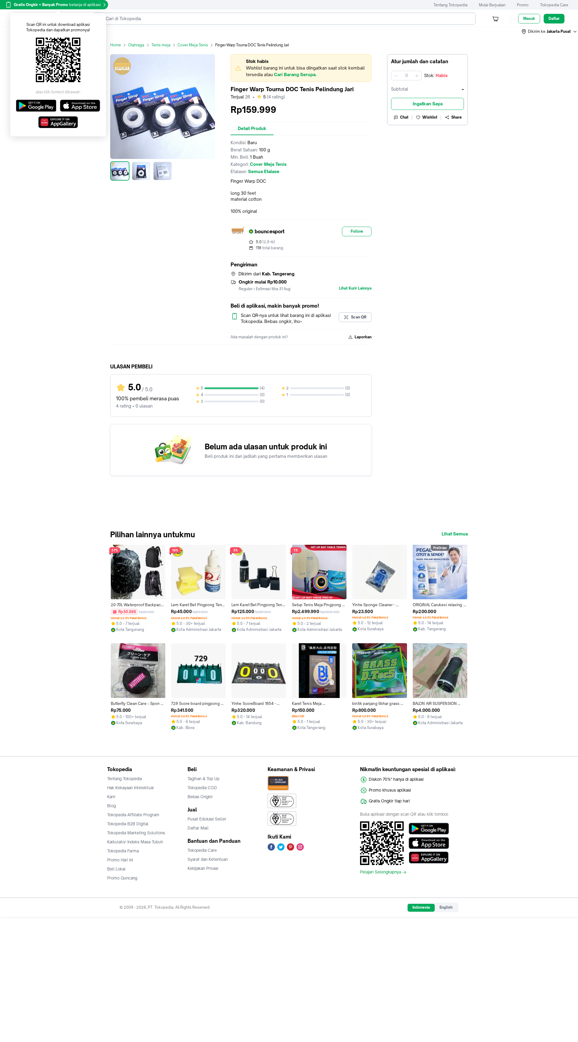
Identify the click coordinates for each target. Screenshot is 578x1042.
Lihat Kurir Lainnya (355, 288)
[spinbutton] (406, 76)
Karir (111, 796)
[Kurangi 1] (395, 75)
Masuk (529, 18)
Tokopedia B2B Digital (127, 823)
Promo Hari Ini (120, 859)
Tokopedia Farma (123, 850)
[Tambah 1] (417, 75)
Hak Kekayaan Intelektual (130, 787)
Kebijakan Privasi (203, 868)
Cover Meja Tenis (193, 45)
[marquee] (301, 68)
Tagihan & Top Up (203, 778)
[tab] (252, 128)
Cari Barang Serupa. (295, 74)
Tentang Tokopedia (451, 5)
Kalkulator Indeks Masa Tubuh (135, 841)
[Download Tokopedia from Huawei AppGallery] (429, 857)
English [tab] (446, 907)
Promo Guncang (122, 878)
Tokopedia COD (202, 787)
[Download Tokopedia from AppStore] (429, 843)
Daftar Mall (198, 828)
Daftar (554, 18)
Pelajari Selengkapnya (380, 872)
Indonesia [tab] (421, 907)
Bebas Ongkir (200, 796)
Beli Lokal (116, 869)
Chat (404, 117)
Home (115, 45)
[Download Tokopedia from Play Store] (429, 829)
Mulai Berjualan (492, 5)
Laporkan (363, 337)
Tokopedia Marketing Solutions (136, 832)
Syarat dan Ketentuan (208, 859)
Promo (523, 5)
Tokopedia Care (554, 5)
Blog (111, 805)
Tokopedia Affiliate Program (133, 814)
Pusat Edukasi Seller (207, 819)
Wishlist (429, 117)
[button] (549, 32)
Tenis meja (160, 45)
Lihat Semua (455, 534)
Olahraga (136, 45)
